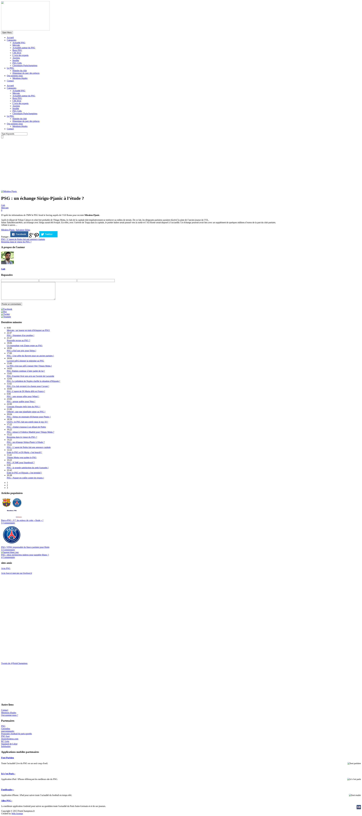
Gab (3, 205)
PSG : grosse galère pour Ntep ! (21, 401)
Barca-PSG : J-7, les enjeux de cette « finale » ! (22, 520)
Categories (11, 40)
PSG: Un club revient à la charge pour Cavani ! (28, 386)
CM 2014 (16, 53)
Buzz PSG (17, 50)
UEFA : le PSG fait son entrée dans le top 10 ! (27, 422)
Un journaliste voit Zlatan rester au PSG (24, 345)
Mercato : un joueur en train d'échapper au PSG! (28, 330)
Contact (10, 81)
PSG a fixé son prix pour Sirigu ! (21, 350)
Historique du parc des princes (25, 73)
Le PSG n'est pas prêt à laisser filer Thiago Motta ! (29, 366)
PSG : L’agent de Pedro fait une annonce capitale (29, 447)
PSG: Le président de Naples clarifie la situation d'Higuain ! (33, 381)
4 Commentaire (8, 557)
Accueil (10, 37)
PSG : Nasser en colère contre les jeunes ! (25, 478)
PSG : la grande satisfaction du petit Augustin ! (28, 467)
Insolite (15, 60)
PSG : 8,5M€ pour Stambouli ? (21, 462)
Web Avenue (17, 813)
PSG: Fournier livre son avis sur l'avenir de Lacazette (30, 376)
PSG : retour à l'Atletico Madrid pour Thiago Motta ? (30, 432)
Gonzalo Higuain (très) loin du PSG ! (23, 406)
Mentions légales (19, 78)
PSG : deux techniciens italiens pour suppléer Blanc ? (25, 555)
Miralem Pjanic (8, 230)
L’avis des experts (20, 55)
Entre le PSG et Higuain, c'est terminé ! (24, 473)
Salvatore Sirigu (23, 230)
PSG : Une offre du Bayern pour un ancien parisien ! (30, 356)
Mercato (16, 45)
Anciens (16, 58)
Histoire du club (19, 70)
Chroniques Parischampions (24, 65)
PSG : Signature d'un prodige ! (20, 335)
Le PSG (10, 68)
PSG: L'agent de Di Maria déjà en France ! (26, 391)
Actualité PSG (18, 42)
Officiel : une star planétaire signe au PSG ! (26, 411)
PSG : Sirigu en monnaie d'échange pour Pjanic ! (28, 417)
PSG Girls (17, 63)
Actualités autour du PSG (23, 47)
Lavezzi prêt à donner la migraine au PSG (25, 361)
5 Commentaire (8, 523)
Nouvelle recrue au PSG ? (18, 340)
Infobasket (5, 746)
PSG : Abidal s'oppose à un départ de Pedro (26, 427)
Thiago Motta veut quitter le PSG (21, 457)
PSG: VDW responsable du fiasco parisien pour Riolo (25, 547)
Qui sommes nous (15, 75)
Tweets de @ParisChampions (14, 663)
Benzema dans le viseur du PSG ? (22, 437)
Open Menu (7, 33)
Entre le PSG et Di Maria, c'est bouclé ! (24, 452)
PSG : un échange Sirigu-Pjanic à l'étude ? (26, 442)
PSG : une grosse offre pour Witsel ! (23, 396)
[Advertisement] (22, 172)
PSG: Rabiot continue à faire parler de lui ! (26, 371)
